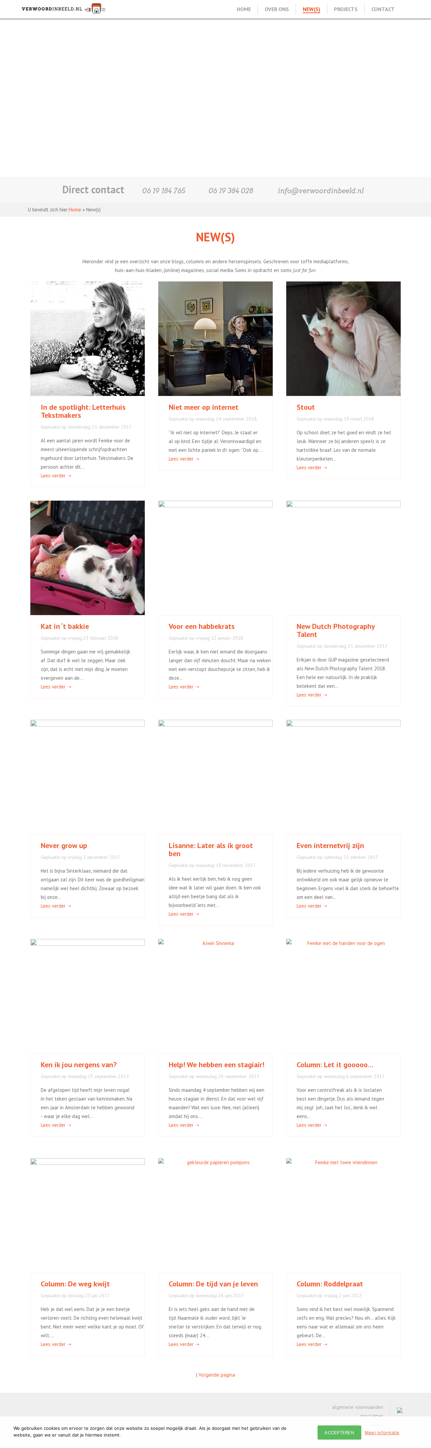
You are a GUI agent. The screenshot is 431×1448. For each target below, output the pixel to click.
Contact (383, 9)
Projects (346, 9)
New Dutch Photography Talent (336, 630)
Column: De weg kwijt (75, 1283)
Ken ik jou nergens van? (79, 1064)
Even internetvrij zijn (330, 845)
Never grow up (64, 845)
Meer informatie (382, 1432)
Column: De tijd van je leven (213, 1283)
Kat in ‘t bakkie (65, 626)
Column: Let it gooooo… (335, 1064)
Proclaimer (371, 1416)
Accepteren (339, 1432)
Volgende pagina (217, 1375)
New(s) (311, 9)
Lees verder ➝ (56, 475)
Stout (306, 407)
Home (244, 9)
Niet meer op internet (203, 407)
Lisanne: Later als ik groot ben (211, 849)
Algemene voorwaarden (357, 1407)
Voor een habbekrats (202, 626)
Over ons (277, 9)
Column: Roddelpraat (330, 1283)
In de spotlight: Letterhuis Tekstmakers (83, 411)
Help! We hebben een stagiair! (216, 1064)
